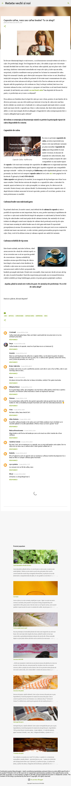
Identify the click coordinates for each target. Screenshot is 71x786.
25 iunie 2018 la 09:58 (19, 474)
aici (51, 173)
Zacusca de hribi (18, 659)
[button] (5, 26)
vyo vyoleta (13, 464)
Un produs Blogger (36, 779)
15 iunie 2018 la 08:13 (26, 366)
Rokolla (12, 453)
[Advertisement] (35, 527)
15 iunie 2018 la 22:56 (29, 430)
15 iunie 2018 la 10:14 (26, 387)
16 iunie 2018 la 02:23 (21, 453)
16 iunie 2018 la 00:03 (26, 441)
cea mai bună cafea (36, 90)
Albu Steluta (13, 419)
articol (11, 315)
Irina (10, 409)
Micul (11, 474)
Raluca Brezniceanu (16, 430)
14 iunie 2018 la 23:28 (19, 343)
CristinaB (12, 332)
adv (5, 315)
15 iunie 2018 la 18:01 (19, 409)
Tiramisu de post (18, 753)
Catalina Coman (14, 442)
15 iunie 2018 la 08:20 (19, 377)
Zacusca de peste (18, 690)
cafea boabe (19, 315)
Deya (11, 343)
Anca (11, 377)
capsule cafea (29, 315)
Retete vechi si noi (18, 3)
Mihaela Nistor (14, 387)
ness (45, 315)
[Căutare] (33, 3)
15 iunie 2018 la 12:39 (21, 398)
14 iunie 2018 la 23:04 (22, 332)
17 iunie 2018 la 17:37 (24, 464)
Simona (12, 398)
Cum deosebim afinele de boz (22, 565)
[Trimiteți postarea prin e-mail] (5, 313)
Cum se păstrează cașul (20, 628)
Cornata (15, 596)
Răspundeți (13, 339)
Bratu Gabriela (14, 366)
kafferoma (39, 315)
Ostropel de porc (18, 722)
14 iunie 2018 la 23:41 (21, 353)
